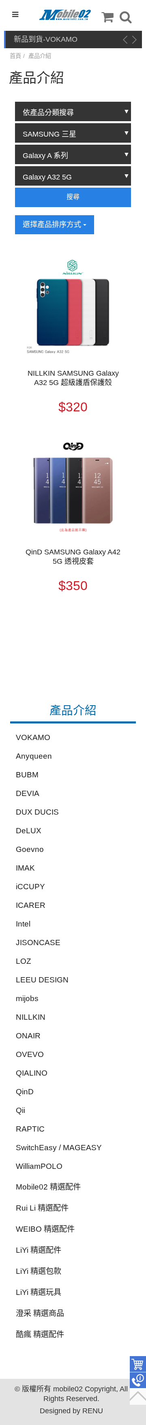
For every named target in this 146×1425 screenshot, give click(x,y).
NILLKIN (30, 1017)
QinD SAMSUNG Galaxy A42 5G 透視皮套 (73, 556)
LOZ (23, 961)
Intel (23, 924)
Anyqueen (34, 756)
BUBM (27, 774)
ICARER (30, 905)
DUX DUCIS (37, 812)
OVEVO (30, 1054)
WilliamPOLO (39, 1166)
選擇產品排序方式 (53, 224)
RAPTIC (30, 1129)
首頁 (15, 56)
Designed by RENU (71, 1411)
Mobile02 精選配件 (48, 1187)
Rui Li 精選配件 (42, 1208)
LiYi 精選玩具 (38, 1292)
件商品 (138, 1364)
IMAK (25, 868)
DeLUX (28, 830)
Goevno (30, 849)
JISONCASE (38, 942)
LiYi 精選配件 (38, 1250)
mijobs (27, 998)
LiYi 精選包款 (38, 1271)
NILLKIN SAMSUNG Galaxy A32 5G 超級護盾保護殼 (73, 378)
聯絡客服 (138, 1380)
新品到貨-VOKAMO (45, 39)
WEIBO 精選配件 (45, 1229)
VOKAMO (33, 737)
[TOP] (138, 1397)
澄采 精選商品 (40, 1313)
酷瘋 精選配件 (40, 1334)
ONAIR (28, 1035)
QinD (25, 1091)
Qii (20, 1110)
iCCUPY (30, 886)
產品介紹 (39, 56)
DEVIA (27, 793)
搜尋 (73, 196)
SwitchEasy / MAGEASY (59, 1147)
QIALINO (31, 1073)
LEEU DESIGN (42, 980)
